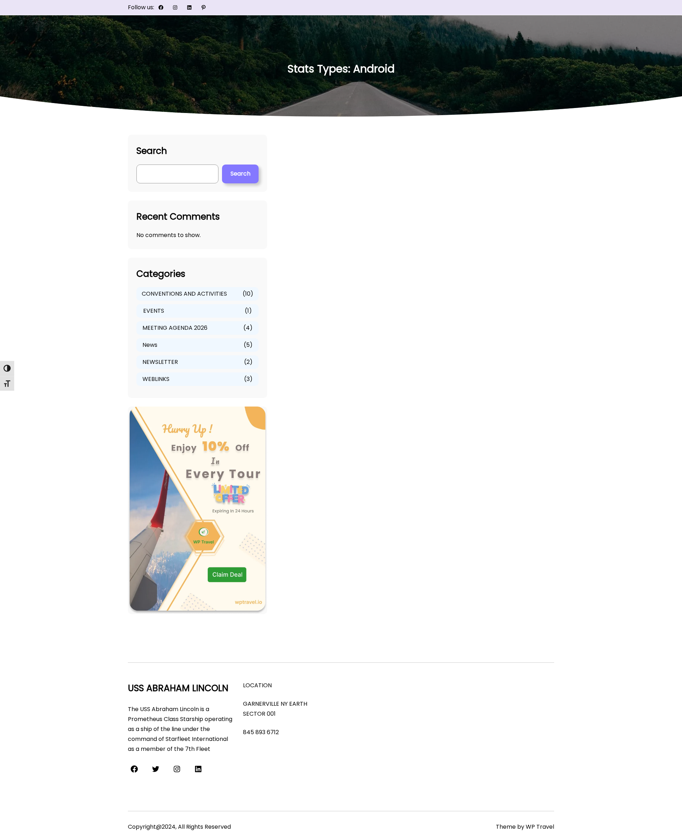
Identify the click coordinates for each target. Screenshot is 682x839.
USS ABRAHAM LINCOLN (178, 688)
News (149, 345)
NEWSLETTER (160, 362)
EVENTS (153, 311)
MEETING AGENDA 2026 (174, 328)
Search (240, 174)
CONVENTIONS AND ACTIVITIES (184, 294)
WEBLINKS (155, 379)
